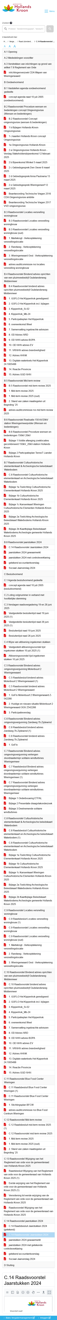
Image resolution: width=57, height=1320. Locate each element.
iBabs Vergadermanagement (19, 1318)
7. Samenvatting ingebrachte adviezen (28, 329)
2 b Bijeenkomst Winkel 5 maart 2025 (27, 162)
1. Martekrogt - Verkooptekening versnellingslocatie (23, 240)
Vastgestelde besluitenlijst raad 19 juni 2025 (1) (26, 615)
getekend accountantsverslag (23, 563)
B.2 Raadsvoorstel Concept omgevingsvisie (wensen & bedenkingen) (25, 121)
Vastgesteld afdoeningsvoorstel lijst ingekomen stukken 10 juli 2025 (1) (24, 649)
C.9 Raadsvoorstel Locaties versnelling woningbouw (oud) (26, 938)
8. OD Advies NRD (18, 334)
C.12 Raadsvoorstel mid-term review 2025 (30, 1133)
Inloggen (44, 1318)
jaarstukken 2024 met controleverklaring (29, 557)
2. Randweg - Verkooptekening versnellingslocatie (22, 249)
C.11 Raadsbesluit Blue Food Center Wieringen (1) (25, 1089)
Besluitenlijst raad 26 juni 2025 (24, 636)
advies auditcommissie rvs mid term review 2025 (28, 412)
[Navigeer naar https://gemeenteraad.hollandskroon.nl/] (16, 11)
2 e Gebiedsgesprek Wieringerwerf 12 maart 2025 (26, 187)
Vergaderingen (15, 42)
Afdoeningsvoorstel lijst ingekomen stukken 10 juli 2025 (24, 658)
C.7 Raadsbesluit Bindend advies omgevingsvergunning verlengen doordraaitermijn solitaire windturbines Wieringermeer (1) (24, 772)
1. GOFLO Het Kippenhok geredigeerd (28, 298)
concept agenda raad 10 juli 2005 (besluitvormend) (23, 587)
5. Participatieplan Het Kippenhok (26, 319)
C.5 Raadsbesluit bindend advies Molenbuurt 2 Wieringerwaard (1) (23, 679)
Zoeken (5, 23)
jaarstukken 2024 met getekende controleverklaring (23, 1247)
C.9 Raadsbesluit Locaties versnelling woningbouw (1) (26, 921)
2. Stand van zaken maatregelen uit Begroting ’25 (24, 403)
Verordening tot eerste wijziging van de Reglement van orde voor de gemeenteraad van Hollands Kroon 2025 (28, 1199)
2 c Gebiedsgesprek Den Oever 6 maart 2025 (27, 169)
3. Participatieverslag (19, 712)
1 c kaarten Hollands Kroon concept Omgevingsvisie (25, 138)
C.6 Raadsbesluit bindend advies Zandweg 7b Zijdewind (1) (23, 729)
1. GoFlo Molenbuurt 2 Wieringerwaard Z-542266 (28, 697)
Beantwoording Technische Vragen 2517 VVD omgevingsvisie (27, 204)
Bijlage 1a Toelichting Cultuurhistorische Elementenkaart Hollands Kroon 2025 (27, 489)
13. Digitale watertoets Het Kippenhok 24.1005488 (26, 362)
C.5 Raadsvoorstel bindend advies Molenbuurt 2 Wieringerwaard (24, 688)
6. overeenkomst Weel (20, 324)
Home (6, 42)
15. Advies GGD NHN (19, 374)
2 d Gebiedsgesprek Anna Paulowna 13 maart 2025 (27, 178)
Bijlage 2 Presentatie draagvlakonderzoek (30, 803)
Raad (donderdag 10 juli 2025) (31, 42)
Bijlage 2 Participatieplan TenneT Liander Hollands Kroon (28, 455)
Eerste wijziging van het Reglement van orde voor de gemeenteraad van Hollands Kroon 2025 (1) (27, 1187)
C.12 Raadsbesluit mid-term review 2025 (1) (27, 1127)
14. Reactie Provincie (19, 369)
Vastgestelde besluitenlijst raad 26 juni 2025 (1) (26, 624)
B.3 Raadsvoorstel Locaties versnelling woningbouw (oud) (26, 231)
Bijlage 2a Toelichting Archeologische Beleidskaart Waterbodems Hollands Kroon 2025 (26, 520)
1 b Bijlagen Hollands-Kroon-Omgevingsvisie (21, 129)
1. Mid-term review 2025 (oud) (24, 396)
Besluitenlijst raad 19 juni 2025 (24, 630)
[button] (50, 28)
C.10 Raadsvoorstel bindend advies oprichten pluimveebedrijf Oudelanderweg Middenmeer (25, 988)
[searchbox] (23, 28)
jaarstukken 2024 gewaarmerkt (24, 552)
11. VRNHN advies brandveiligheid (26, 350)
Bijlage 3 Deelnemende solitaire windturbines (23, 810)
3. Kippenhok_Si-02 (18, 309)
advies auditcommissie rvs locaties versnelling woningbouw (24, 266)
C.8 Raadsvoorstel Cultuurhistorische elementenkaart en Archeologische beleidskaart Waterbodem (28, 478)
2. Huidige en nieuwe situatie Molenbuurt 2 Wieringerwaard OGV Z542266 (28, 706)
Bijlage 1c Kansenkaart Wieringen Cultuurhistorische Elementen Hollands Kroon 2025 (27, 508)
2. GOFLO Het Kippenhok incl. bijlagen (28, 303)
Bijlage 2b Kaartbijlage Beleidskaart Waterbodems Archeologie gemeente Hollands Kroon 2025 (28, 532)
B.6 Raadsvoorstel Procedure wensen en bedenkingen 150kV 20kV (27, 434)
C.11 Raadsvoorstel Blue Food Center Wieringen (26, 1098)
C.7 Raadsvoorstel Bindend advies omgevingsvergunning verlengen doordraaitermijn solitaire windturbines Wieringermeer (24, 787)
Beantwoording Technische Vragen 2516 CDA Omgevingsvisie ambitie (27, 195)
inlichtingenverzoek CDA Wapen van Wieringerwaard (25, 74)
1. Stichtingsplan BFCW (21, 1105)
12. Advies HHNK (17, 355)
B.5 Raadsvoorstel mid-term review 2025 (29, 385)
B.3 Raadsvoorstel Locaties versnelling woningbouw (26, 223)
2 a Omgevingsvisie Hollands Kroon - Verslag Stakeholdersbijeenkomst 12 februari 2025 (27, 153)
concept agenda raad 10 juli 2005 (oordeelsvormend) (23, 99)
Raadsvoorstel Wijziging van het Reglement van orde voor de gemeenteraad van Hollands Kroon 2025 (28, 1211)
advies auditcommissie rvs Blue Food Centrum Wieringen (26, 1112)
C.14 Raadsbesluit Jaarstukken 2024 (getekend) (25, 1228)
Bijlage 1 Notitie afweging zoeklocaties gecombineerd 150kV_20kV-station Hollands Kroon (27, 444)
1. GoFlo (13, 745)
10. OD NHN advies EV (20, 345)
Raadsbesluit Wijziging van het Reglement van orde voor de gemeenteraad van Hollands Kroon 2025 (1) (28, 1174)
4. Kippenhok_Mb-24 (19, 314)
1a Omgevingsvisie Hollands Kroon (26, 145)
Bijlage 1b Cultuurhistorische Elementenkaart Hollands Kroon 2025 (23, 497)
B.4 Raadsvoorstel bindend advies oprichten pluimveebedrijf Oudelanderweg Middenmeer (25, 290)
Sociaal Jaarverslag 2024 (21, 568)
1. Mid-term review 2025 (21, 391)
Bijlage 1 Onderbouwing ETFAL (25, 798)
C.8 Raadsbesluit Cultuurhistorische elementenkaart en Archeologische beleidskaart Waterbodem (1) (28, 834)
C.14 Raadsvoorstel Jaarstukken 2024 (28, 547)
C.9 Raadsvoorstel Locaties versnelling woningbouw (26, 929)
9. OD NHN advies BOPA (21, 340)
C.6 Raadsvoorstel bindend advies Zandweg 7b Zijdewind (24, 738)
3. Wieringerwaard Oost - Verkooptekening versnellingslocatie (28, 257)
